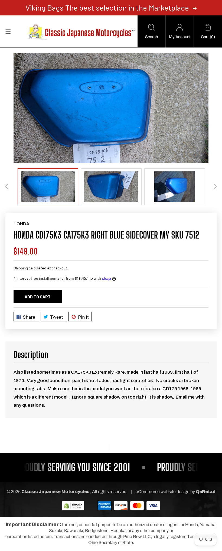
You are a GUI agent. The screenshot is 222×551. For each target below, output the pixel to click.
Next (215, 187)
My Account (179, 37)
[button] (151, 31)
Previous (7, 187)
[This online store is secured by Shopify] (73, 505)
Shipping (21, 268)
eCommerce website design (163, 491)
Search (151, 37)
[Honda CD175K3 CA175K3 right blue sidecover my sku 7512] (111, 108)
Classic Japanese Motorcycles (55, 491)
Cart (204, 37)
